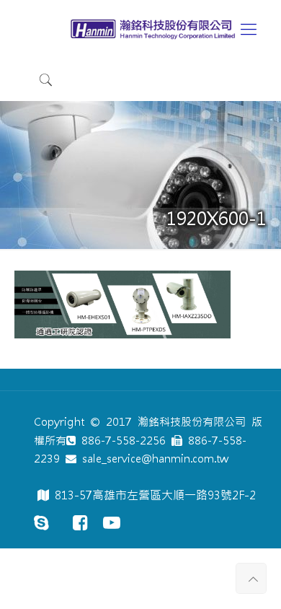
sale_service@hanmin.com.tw (152, 458)
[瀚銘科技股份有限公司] (155, 29)
